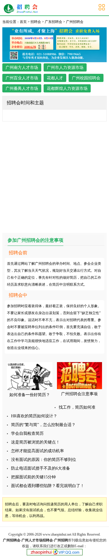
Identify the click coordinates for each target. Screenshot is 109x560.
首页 (23, 22)
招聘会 (36, 22)
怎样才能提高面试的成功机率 (37, 451)
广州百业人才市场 (22, 78)
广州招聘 (61, 540)
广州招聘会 (22, 9)
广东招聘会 (53, 22)
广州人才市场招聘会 (37, 540)
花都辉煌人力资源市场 (67, 88)
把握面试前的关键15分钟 (33, 477)
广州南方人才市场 (22, 67)
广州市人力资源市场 (65, 67)
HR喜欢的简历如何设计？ (34, 416)
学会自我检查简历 (27, 433)
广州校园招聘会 (86, 78)
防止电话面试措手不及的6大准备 (40, 468)
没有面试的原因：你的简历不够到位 (43, 459)
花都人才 (55, 78)
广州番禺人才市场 (22, 88)
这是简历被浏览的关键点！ (35, 442)
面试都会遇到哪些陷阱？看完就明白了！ (47, 486)
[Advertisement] (54, 175)
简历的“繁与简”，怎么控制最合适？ (43, 425)
